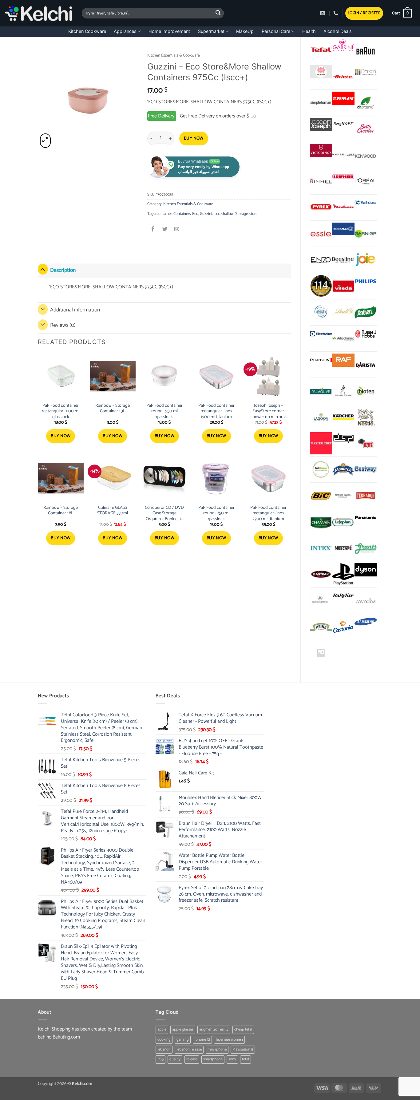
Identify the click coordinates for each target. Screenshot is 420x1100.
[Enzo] (321, 260)
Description (63, 270)
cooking (164, 1039)
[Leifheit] (343, 176)
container (164, 214)
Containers (182, 214)
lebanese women (229, 1039)
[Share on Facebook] (153, 230)
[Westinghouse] (366, 203)
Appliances (125, 31)
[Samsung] (366, 622)
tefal (245, 1059)
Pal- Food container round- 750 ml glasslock (216, 513)
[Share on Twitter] (165, 230)
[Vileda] (343, 286)
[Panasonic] (366, 517)
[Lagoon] (321, 417)
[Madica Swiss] (343, 495)
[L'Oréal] (366, 181)
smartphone (213, 1059)
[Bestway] (366, 469)
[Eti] (366, 443)
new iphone (217, 1049)
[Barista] (366, 365)
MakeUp (245, 31)
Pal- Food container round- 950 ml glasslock (164, 411)
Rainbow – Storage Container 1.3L (112, 408)
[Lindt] (343, 312)
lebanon (164, 1049)
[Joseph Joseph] (321, 124)
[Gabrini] (343, 45)
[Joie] (366, 260)
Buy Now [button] (60, 436)
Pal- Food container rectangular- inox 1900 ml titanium (216, 411)
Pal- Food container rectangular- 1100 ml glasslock (60, 411)
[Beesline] (343, 260)
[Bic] (321, 495)
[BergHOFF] (343, 124)
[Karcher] (343, 417)
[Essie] (321, 234)
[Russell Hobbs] (366, 334)
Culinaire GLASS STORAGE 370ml (112, 510)
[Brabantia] (321, 653)
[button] (364, 13)
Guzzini (206, 214)
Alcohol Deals (337, 31)
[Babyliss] (343, 596)
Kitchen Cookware (87, 31)
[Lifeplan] (343, 522)
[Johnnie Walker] (343, 391)
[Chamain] (321, 522)
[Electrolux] (321, 334)
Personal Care (276, 31)
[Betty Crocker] (366, 129)
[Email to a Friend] (176, 230)
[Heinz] (321, 627)
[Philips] (366, 281)
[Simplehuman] (321, 103)
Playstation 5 (242, 1049)
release (191, 1059)
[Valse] (321, 71)
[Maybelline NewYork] (343, 155)
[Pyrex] (321, 207)
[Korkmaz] (343, 229)
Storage (241, 214)
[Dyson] (366, 569)
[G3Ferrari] (343, 98)
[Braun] (366, 50)
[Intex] (321, 548)
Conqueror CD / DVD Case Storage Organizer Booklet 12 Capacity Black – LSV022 (164, 513)
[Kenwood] (366, 155)
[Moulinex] (343, 207)
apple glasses (182, 1029)
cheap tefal (243, 1029)
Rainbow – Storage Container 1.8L (60, 510)
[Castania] (343, 627)
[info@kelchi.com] (323, 13)
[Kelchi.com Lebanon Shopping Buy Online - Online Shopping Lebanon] (39, 13)
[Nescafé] (343, 548)
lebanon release (189, 1049)
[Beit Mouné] (321, 469)
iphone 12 (202, 1039)
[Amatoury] (321, 286)
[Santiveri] (366, 312)
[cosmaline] (366, 600)
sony (232, 1059)
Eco (195, 214)
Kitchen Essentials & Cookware (173, 55)
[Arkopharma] (343, 338)
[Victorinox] (321, 150)
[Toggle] (43, 269)
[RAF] (343, 360)
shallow (227, 214)
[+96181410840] (336, 13)
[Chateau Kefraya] (321, 600)
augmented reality (213, 1029)
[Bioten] (366, 391)
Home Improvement (169, 31)
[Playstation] (343, 574)
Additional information (75, 310)
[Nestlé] (366, 417)
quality (174, 1059)
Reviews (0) (63, 325)
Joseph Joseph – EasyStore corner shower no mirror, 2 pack (268, 411)
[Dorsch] (366, 71)
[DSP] (343, 438)
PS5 (160, 1059)
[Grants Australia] (366, 548)
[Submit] (218, 13)
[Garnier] (366, 234)
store (253, 214)
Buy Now (194, 138)
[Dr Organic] (366, 103)
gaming (182, 1039)
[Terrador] (366, 495)
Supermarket (211, 31)
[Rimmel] (321, 181)
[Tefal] (321, 50)
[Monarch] (343, 469)
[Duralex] (321, 312)
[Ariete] (343, 76)
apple (161, 1029)
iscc (217, 214)
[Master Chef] (321, 443)
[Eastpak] (321, 574)
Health (309, 31)
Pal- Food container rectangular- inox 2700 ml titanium (268, 513)
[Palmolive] (321, 391)
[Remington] (321, 360)
